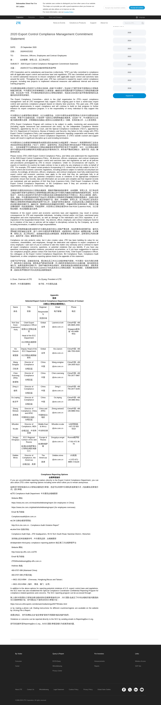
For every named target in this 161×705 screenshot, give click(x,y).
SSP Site (138, 666)
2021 (129, 64)
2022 (129, 56)
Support (93, 23)
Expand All (129, 96)
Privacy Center (57, 671)
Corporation (19, 17)
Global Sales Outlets (104, 689)
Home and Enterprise (55, 17)
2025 (129, 32)
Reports (96, 666)
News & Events (59, 23)
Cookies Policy (73, 689)
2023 (129, 48)
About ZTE (18, 689)
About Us (104, 23)
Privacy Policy (88, 689)
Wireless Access (140, 661)
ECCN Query (57, 661)
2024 (129, 40)
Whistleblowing (57, 666)
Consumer (31, 17)
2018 (129, 88)
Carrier (42, 17)
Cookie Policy (68, 12)
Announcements (99, 661)
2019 (129, 80)
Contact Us (30, 689)
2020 (129, 72)
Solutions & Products (77, 23)
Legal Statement (59, 689)
